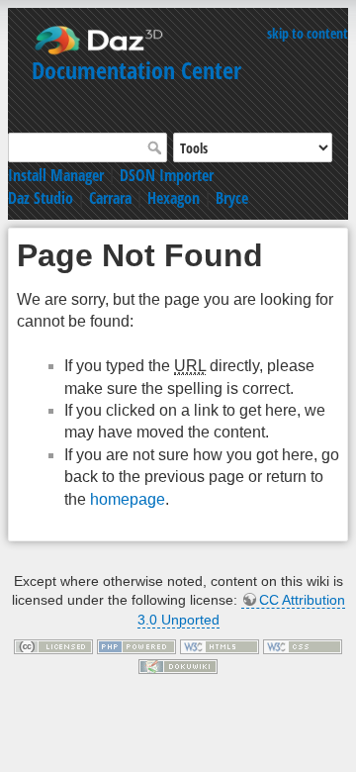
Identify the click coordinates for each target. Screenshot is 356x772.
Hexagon (173, 198)
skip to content (307, 33)
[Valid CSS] (302, 646)
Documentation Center (136, 69)
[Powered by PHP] (136, 646)
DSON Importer (167, 175)
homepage (127, 499)
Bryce (232, 198)
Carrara (110, 198)
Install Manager (56, 175)
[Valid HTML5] (219, 646)
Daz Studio (40, 198)
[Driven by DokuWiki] (178, 665)
